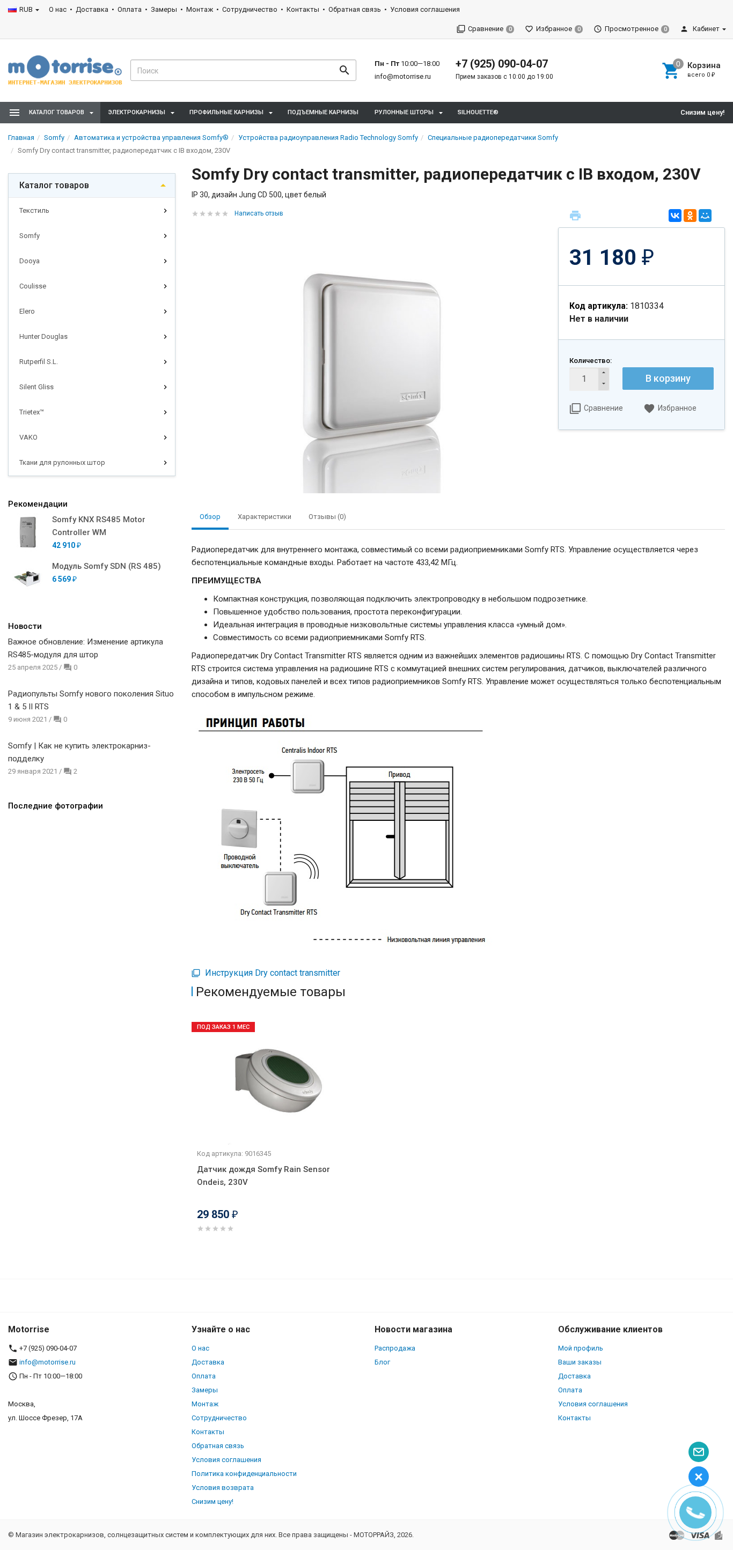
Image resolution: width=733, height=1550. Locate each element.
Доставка (92, 9)
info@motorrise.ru (403, 76)
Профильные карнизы (226, 112)
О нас (58, 9)
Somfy (29, 236)
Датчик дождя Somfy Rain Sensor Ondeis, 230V (263, 1176)
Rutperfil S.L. (38, 362)
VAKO (28, 437)
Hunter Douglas (43, 336)
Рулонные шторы (404, 112)
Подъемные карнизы (323, 112)
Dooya (29, 261)
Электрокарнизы (136, 112)
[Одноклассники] (690, 215)
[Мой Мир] (705, 215)
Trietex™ (31, 412)
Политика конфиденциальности (244, 1474)
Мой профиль (580, 1348)
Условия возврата (223, 1488)
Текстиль (34, 210)
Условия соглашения (425, 9)
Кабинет (705, 29)
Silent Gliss (36, 387)
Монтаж (199, 9)
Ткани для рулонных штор (62, 462)
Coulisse (32, 286)
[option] (281, 1137)
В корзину (668, 378)
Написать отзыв (258, 213)
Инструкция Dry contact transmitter (271, 973)
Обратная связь (354, 9)
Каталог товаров (54, 185)
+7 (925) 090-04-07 (502, 63)
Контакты (303, 9)
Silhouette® (478, 112)
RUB (26, 9)
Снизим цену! (702, 112)
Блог (382, 1362)
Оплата (130, 9)
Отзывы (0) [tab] (327, 517)
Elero (27, 311)
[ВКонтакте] (675, 215)
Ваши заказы (580, 1362)
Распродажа (395, 1348)
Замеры (164, 9)
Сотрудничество (249, 9)
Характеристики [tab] (264, 517)
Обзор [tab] (210, 517)
